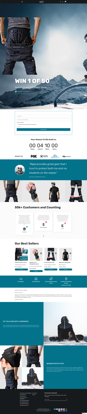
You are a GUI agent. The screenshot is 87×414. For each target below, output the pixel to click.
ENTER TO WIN (43, 129)
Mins (47, 149)
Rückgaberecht (23, 394)
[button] (84, 413)
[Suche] (60, 1)
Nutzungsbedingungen (24, 400)
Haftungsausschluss (24, 403)
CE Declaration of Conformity (23, 398)
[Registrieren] (66, 399)
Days (32, 149)
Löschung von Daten (24, 405)
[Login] (62, 1)
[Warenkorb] (65, 1)
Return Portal (23, 396)
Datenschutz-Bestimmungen (25, 393)
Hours (39, 149)
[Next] (26, 253)
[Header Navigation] (22, 1)
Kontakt (34, 394)
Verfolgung (34, 393)
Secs (55, 149)
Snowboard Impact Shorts (21, 262)
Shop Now (21, 269)
